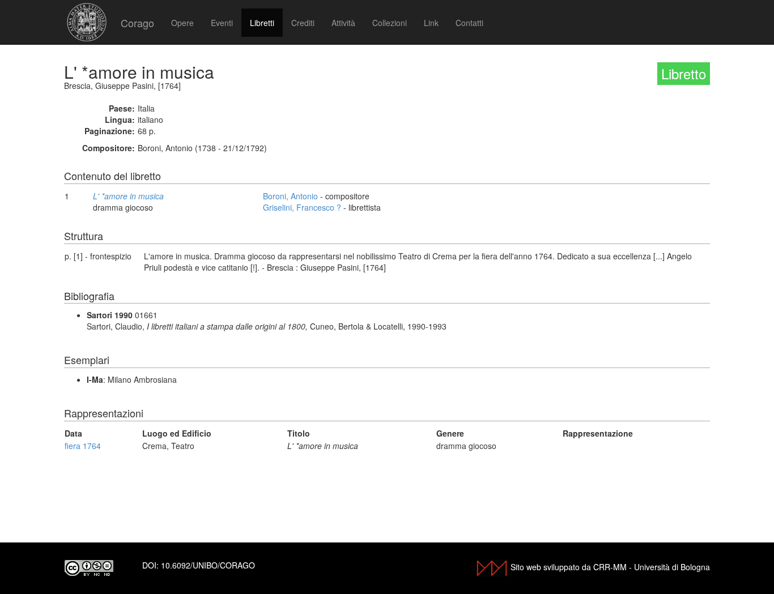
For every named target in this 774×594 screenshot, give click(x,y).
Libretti (262, 22)
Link (431, 22)
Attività (343, 22)
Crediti (302, 22)
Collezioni (389, 22)
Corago (137, 22)
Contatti (469, 22)
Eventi (222, 22)
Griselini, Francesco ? (302, 207)
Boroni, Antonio (290, 196)
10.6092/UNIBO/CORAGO (208, 565)
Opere (182, 22)
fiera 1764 (83, 445)
